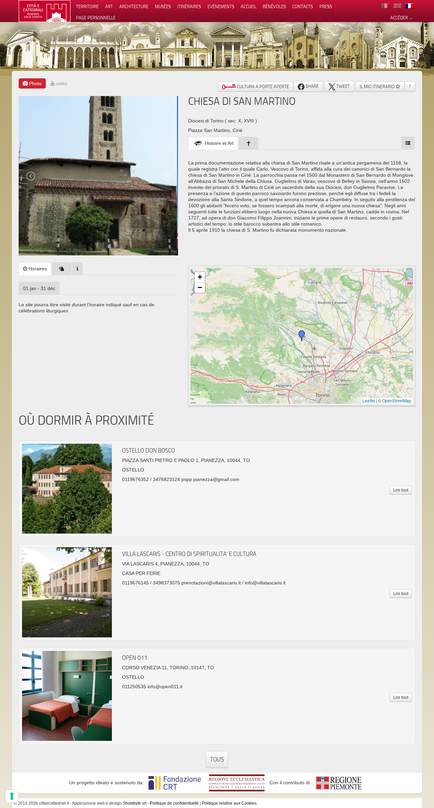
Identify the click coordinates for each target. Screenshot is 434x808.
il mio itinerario (378, 86)
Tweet (342, 86)
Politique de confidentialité (174, 803)
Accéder (399, 18)
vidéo (61, 83)
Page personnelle (96, 18)
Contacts (302, 6)
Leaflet (368, 400)
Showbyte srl (134, 803)
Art (109, 6)
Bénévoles (274, 6)
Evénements (221, 6)
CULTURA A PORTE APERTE (262, 86)
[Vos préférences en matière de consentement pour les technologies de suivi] (11, 796)
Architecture (134, 6)
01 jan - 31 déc (39, 288)
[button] (301, 335)
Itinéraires (189, 6)
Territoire (87, 6)
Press (325, 6)
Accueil (248, 6)
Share (311, 86)
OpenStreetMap (396, 400)
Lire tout (400, 490)
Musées (163, 6)
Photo (35, 83)
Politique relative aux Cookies (229, 803)
